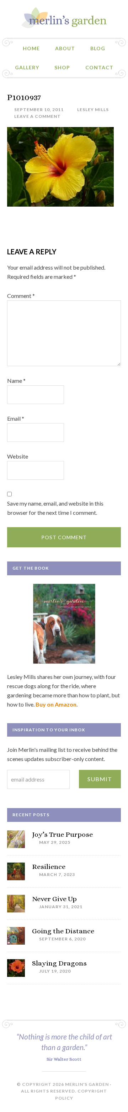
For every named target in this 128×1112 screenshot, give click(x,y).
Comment (21, 295)
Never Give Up (54, 899)
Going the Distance (63, 931)
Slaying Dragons (59, 963)
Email (15, 418)
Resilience (48, 867)
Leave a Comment (37, 116)
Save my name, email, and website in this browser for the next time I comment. (55, 508)
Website (17, 456)
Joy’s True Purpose (62, 834)
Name (16, 380)
